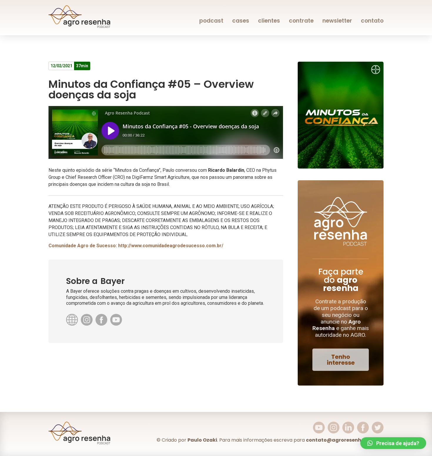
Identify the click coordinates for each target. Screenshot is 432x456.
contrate (301, 21)
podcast (211, 21)
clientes (269, 21)
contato (372, 21)
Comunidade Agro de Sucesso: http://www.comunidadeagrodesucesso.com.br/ (135, 245)
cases (240, 21)
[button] (340, 360)
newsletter (337, 21)
